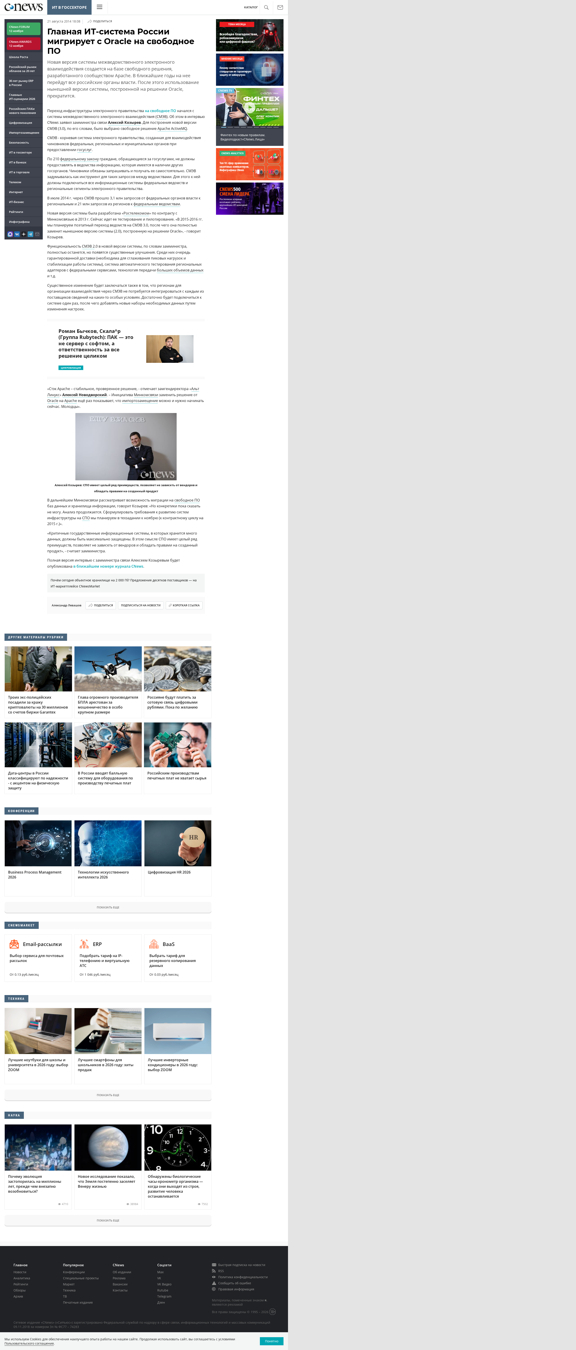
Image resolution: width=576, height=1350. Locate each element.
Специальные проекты (81, 1278)
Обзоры (20, 1290)
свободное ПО (187, 500)
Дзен (161, 1302)
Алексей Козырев (124, 122)
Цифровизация (20, 123)
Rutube (162, 1290)
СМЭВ (161, 116)
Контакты (120, 1290)
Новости (20, 1272)
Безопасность (19, 142)
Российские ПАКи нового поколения (22, 111)
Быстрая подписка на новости (241, 1265)
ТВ (65, 1296)
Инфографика (19, 222)
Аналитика (22, 1278)
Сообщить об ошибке (234, 1283)
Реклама (119, 1278)
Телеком (15, 182)
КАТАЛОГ (251, 7)
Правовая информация (236, 1289)
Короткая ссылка (186, 605)
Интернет (16, 192)
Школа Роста (18, 57)
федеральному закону (79, 158)
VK (159, 1278)
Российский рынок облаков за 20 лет (22, 69)
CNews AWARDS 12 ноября (20, 44)
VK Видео (164, 1284)
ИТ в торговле (19, 172)
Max (160, 1272)
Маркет (69, 1284)
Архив (18, 1296)
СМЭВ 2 (88, 246)
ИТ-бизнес (16, 202)
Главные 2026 (22, 97)
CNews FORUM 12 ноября (19, 29)
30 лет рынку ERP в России (21, 83)
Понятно (271, 1341)
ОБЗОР (223, 91)
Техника (69, 1290)
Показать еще (108, 907)
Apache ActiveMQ (172, 128)
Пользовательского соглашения (29, 1343)
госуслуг (84, 149)
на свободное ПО (160, 110)
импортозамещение (140, 400)
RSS (221, 1271)
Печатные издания (78, 1302)
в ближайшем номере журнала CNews (108, 566)
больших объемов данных (180, 270)
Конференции (74, 1272)
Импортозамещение (24, 133)
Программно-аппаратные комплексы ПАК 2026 (249, 137)
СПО (86, 517)
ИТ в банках (17, 162)
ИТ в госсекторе (69, 7)
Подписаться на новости (141, 605)
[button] (266, 7)
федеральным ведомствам (156, 203)
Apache (70, 400)
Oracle (52, 400)
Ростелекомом (136, 213)
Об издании (122, 1272)
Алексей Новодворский (84, 394)
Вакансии (120, 1284)
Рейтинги (16, 212)
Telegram (164, 1296)
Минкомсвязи (146, 394)
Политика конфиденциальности (243, 1277)
